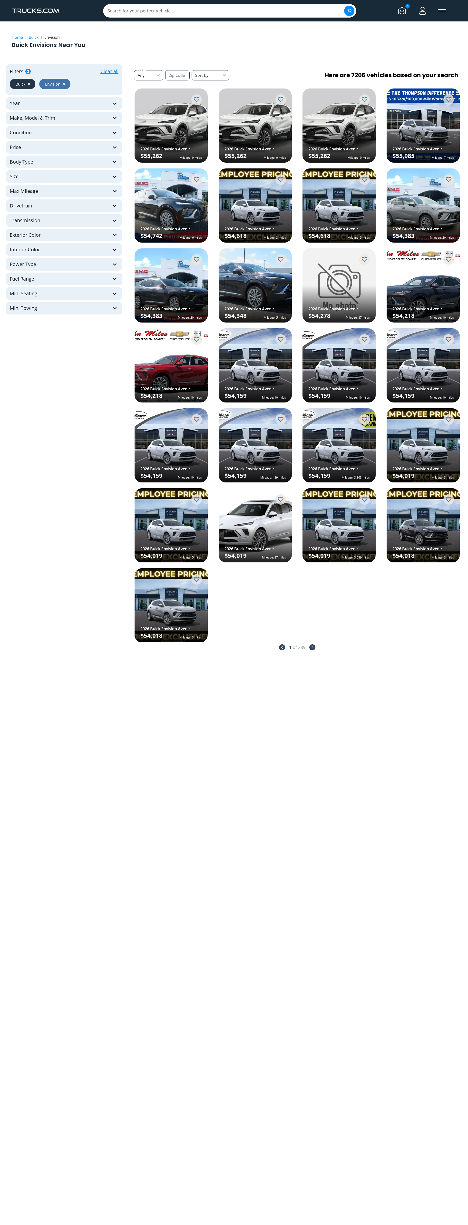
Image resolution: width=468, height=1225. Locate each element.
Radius (142, 70)
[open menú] (442, 11)
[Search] (349, 11)
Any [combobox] (141, 75)
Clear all (109, 71)
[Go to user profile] (422, 11)
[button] (22, 84)
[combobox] (210, 75)
